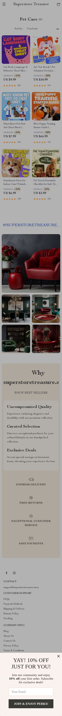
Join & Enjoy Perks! (31, 703)
